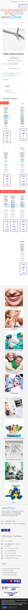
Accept (4, 607)
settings (20, 604)
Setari (11, 607)
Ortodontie (9, 22)
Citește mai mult (23, 180)
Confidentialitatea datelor (10, 573)
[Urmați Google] (9, 530)
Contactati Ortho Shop (11, 558)
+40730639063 (13, 1)
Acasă (4, 22)
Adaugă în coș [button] (7, 137)
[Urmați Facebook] (2, 530)
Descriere (7, 86)
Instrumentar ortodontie (18, 22)
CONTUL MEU (23, 4)
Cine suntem (8, 541)
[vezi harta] (18, 13)
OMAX (15, 75)
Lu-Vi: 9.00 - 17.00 (23, 1)
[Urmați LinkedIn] (6, 530)
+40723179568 (11, 553)
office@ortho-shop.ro (15, 556)
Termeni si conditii (8, 571)
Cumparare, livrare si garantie (11, 569)
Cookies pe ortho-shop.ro (10, 575)
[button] (22, 30)
